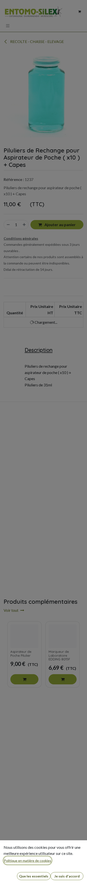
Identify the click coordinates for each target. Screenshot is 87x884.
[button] (34, 876)
